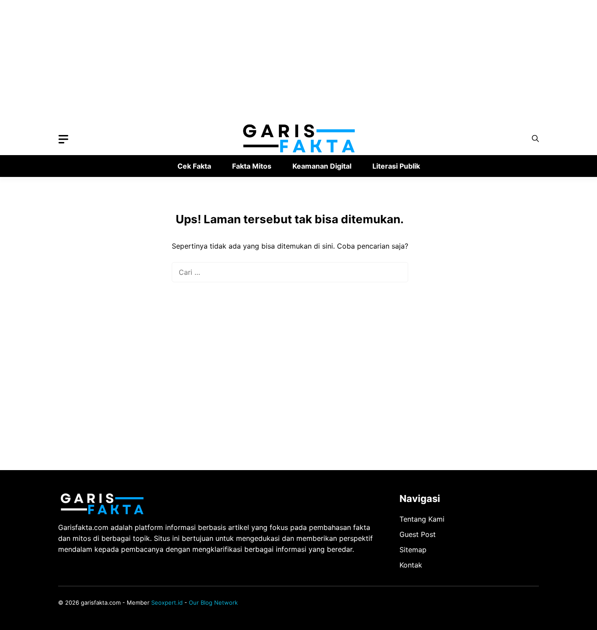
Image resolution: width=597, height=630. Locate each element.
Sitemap (413, 549)
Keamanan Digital (321, 166)
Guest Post (417, 534)
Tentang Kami (421, 519)
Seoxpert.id (167, 602)
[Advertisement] (262, 61)
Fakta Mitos (251, 166)
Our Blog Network (213, 602)
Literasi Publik (396, 166)
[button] (535, 138)
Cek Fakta (194, 166)
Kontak (410, 565)
